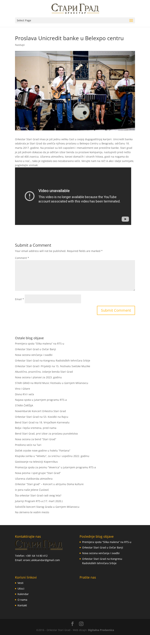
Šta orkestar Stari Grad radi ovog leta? (38, 495)
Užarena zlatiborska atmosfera (33, 478)
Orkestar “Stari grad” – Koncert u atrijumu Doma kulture (49, 484)
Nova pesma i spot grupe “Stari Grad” (38, 473)
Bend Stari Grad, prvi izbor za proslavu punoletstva (46, 433)
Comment (22, 258)
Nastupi (20, 45)
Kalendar (23, 594)
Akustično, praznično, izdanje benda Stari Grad (44, 371)
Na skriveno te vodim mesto (32, 512)
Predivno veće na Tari (28, 445)
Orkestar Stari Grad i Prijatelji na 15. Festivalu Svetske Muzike (52, 366)
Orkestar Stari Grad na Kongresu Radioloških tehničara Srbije (52, 360)
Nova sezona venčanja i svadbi (33, 355)
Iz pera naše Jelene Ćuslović (32, 489)
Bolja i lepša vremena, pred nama (35, 428)
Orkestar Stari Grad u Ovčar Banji (35, 349)
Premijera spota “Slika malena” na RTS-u (39, 343)
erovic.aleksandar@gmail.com (41, 560)
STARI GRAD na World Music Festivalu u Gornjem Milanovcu (51, 383)
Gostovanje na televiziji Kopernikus (36, 461)
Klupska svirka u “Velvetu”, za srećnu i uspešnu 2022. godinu (52, 456)
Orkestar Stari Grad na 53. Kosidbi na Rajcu (41, 416)
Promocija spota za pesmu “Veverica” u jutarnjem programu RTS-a (55, 467)
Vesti (20, 583)
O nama (22, 599)
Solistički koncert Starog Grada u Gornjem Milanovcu (47, 506)
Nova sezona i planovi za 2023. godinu (38, 377)
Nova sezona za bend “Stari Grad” (35, 439)
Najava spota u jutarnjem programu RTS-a (41, 399)
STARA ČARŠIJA (24, 405)
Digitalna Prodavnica (101, 630)
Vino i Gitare (22, 388)
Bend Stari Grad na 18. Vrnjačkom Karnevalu (42, 422)
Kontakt (22, 605)
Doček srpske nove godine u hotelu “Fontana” (42, 450)
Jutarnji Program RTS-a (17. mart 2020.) (39, 501)
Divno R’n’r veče (24, 394)
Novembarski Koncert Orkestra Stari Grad (40, 411)
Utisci (21, 588)
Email (19, 299)
